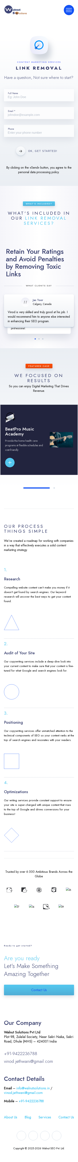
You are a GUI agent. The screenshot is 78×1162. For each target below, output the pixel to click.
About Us (10, 1117)
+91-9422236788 (20, 1053)
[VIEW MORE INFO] (16, 462)
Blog (28, 1117)
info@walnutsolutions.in (33, 1088)
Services (44, 1117)
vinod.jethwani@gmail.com (28, 1061)
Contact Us (39, 990)
